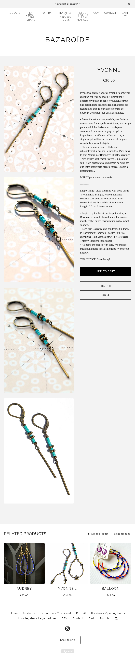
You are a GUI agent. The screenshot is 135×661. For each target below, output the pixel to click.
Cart (91, 618)
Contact (110, 13)
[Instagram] (67, 628)
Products (13, 13)
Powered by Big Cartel (67, 651)
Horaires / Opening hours (65, 16)
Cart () (125, 14)
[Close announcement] (128, 4)
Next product (122, 533)
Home (14, 613)
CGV (96, 13)
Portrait (47, 13)
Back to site (67, 640)
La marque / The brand (31, 16)
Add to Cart (105, 271)
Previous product (98, 533)
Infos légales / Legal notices (82, 16)
